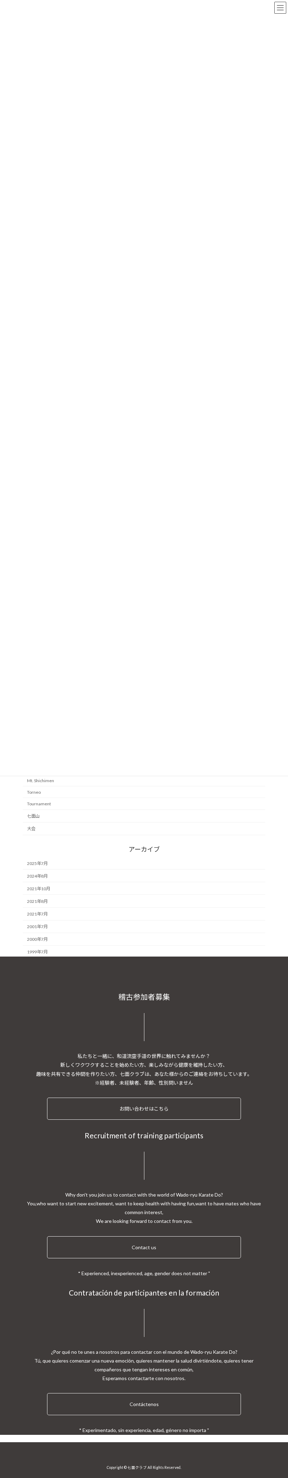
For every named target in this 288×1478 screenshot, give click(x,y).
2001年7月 (37, 926)
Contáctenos (144, 1404)
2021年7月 (37, 914)
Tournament (39, 803)
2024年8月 (37, 876)
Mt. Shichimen (40, 780)
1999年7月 (37, 952)
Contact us (144, 1247)
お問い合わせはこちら (144, 1109)
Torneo (34, 792)
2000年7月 (37, 939)
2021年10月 (38, 888)
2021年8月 (37, 901)
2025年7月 (37, 863)
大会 (31, 828)
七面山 (33, 816)
